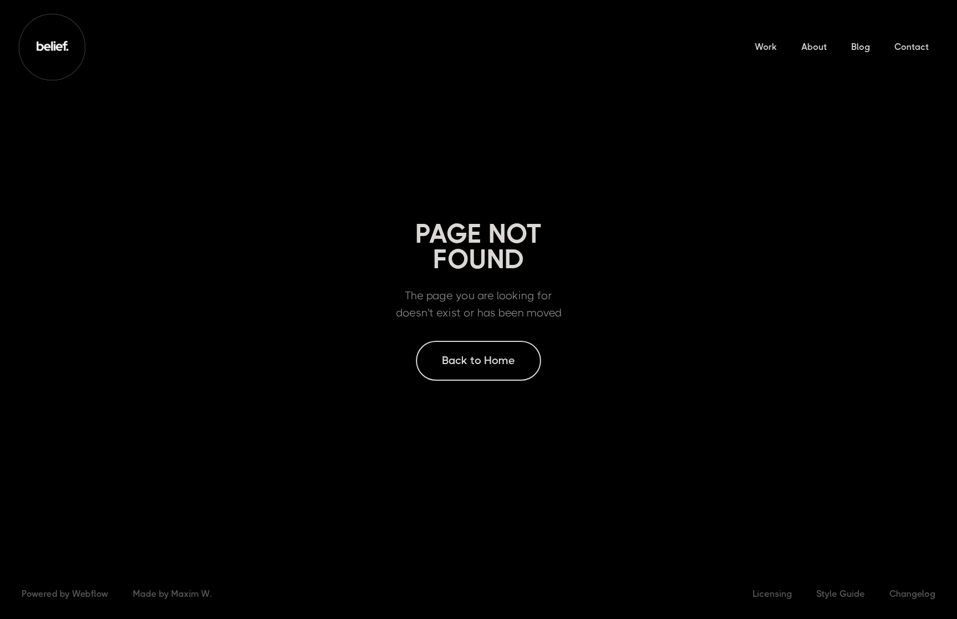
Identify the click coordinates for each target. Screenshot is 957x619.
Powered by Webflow (65, 594)
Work (766, 47)
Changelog (912, 594)
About (814, 47)
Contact (911, 47)
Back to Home (478, 360)
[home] (52, 47)
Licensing (772, 594)
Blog (860, 47)
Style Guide (840, 594)
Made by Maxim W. (172, 594)
